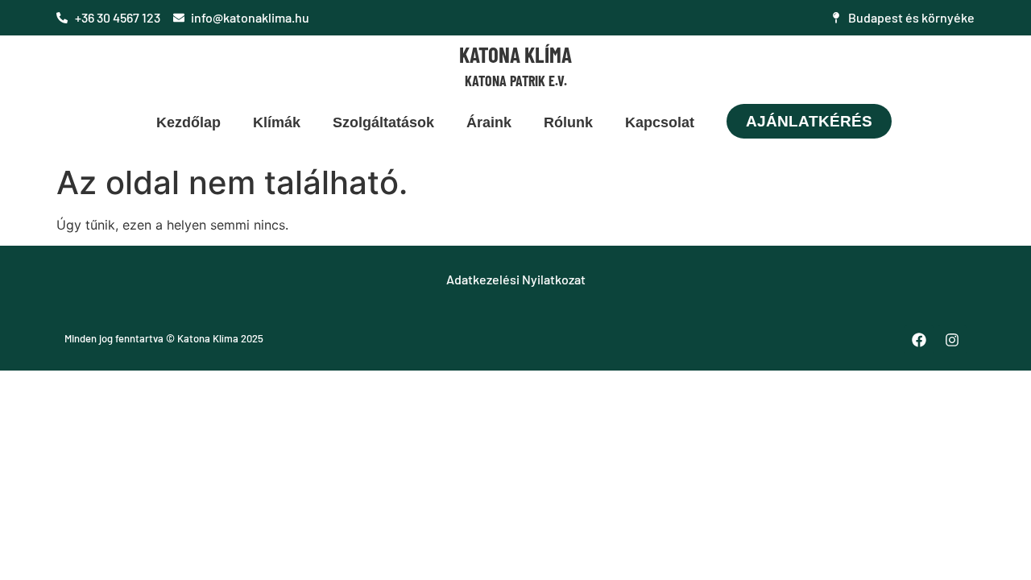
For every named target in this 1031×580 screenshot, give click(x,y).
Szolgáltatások (383, 122)
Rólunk (568, 122)
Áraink (488, 122)
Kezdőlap (188, 122)
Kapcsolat (659, 122)
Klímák (276, 122)
